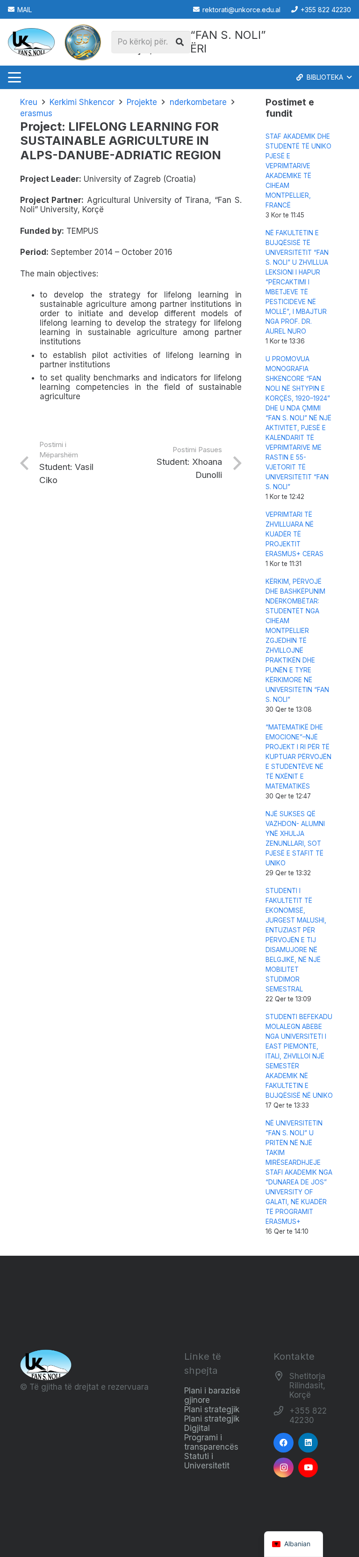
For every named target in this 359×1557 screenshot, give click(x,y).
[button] (14, 77)
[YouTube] (308, 1468)
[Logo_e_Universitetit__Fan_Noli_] (31, 42)
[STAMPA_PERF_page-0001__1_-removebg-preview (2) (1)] (82, 42)
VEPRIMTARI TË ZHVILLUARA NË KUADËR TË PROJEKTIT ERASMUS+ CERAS (294, 534)
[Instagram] (283, 1468)
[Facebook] (283, 1443)
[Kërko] (179, 42)
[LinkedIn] (308, 1443)
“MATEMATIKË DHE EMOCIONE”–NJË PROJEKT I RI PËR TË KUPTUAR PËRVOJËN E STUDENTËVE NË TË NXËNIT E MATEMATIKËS (298, 756)
